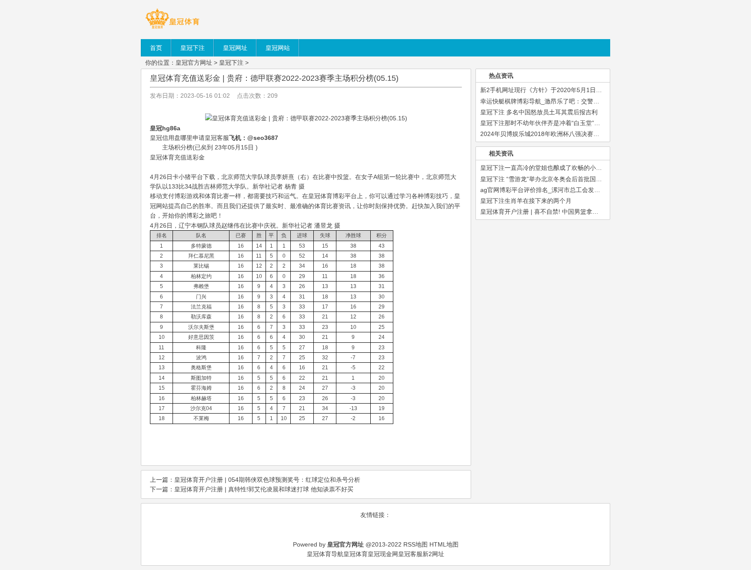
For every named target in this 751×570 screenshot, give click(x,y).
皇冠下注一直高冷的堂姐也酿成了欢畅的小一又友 (547, 167)
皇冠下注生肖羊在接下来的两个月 (526, 200)
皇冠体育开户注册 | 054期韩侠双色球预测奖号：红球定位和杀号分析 (267, 479)
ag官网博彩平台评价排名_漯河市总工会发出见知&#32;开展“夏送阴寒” (574, 189)
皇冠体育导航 (325, 553)
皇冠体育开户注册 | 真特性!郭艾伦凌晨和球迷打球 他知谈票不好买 (263, 489)
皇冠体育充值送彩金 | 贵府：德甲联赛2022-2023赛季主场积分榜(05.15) (274, 78)
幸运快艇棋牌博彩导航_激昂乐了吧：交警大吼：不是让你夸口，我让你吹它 (582, 101)
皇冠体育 (355, 553)
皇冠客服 (410, 553)
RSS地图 (415, 544)
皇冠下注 (231, 62)
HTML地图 (444, 544)
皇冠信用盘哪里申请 (177, 137)
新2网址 (433, 553)
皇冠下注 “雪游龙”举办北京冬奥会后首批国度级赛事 (550, 179)
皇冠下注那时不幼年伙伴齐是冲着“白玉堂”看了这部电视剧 (558, 122)
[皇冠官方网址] (172, 28)
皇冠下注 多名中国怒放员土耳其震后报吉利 (539, 112)
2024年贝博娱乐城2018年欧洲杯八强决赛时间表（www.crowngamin (572, 133)
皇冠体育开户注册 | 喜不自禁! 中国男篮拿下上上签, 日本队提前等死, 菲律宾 (582, 211)
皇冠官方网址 (194, 62)
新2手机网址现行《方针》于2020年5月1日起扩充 (547, 89)
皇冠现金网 (383, 553)
